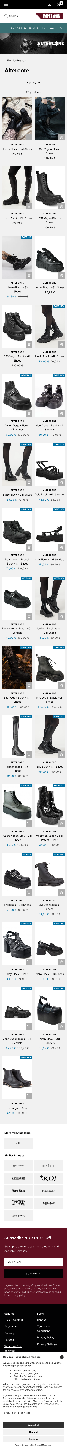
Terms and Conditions (43, 1328)
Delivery (9, 1333)
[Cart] (59, 4)
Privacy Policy (45, 1337)
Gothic (19, 1143)
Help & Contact (13, 1319)
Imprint (41, 1319)
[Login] (49, 4)
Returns (9, 1339)
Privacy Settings (47, 1344)
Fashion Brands (16, 60)
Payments (10, 1326)
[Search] (30, 16)
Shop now (48, 28)
